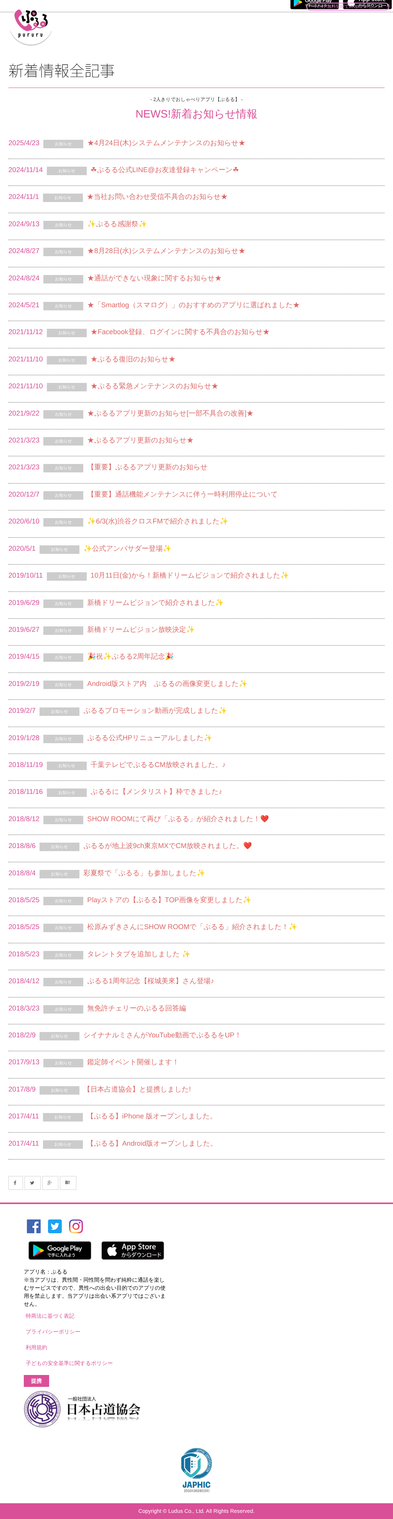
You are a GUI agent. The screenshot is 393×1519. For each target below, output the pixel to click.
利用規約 (36, 1347)
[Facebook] (15, 1183)
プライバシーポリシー (53, 1332)
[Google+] (50, 1183)
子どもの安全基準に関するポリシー (69, 1363)
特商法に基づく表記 (50, 1316)
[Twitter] (33, 1183)
